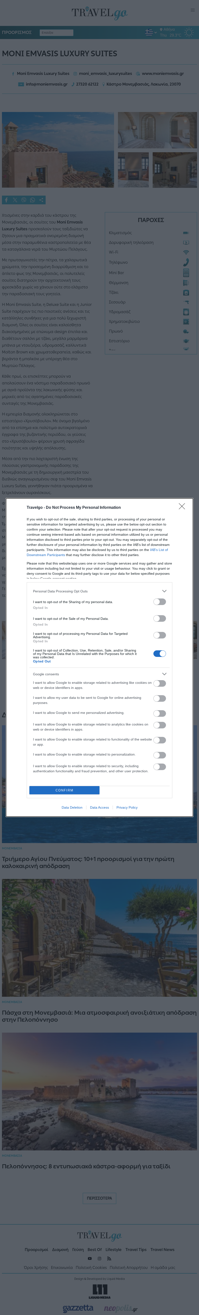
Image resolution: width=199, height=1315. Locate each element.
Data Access (99, 807)
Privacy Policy (127, 807)
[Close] (183, 507)
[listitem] (99, 591)
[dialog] (99, 657)
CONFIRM (65, 790)
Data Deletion (72, 807)
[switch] (159, 601)
